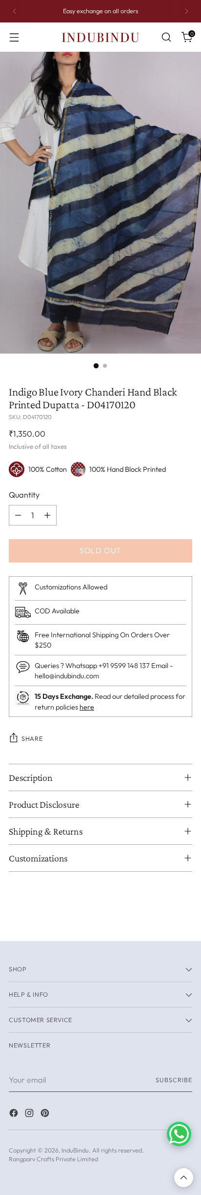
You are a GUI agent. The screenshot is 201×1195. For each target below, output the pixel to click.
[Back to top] (183, 1177)
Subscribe (174, 1080)
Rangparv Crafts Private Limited (53, 1159)
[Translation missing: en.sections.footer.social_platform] (14, 1114)
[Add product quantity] (47, 515)
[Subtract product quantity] (18, 515)
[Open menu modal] (14, 37)
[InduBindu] (100, 37)
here (87, 707)
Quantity (24, 495)
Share (31, 738)
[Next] (186, 11)
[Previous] (14, 11)
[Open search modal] (166, 37)
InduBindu (75, 1150)
